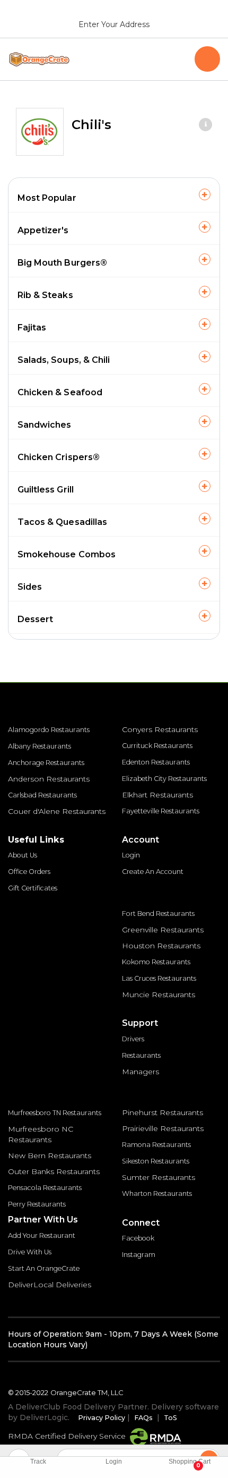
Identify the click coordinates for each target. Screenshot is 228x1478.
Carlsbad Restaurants (42, 795)
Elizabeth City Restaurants (164, 779)
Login (131, 855)
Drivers (133, 1039)
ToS (170, 1418)
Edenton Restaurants (156, 762)
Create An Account (152, 872)
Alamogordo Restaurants (49, 730)
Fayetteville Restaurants (160, 811)
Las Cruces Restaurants (159, 978)
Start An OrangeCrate (44, 1268)
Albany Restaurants (39, 746)
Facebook (138, 1238)
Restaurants (141, 1055)
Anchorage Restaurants (46, 763)
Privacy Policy (101, 1418)
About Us (22, 855)
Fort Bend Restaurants (158, 914)
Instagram (138, 1255)
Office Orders (29, 872)
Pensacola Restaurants (45, 1188)
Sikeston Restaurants (155, 1161)
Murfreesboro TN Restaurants (54, 1113)
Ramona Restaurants (156, 1145)
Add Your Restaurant (41, 1235)
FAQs (143, 1418)
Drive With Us (29, 1252)
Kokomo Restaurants (156, 962)
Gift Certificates (32, 888)
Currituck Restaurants (157, 746)
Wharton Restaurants (157, 1193)
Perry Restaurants (37, 1204)
